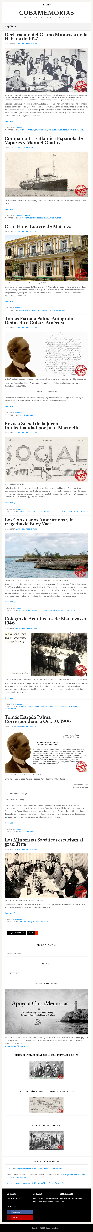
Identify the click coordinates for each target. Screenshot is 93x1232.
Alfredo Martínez (24, 610)
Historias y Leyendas (67, 1198)
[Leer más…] (10, 121)
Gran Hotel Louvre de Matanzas (39, 226)
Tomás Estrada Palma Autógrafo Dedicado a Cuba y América (39, 320)
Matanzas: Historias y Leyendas (43, 610)
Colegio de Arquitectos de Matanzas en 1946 (46, 621)
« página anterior (14, 933)
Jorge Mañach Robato (39, 922)
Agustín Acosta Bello (26, 130)
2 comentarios (27, 148)
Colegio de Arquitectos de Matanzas (32, 706)
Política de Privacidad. (14, 1198)
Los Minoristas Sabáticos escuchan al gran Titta (44, 842)
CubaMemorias (46, 12)
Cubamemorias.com (53, 1228)
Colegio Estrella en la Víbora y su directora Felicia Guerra (39, 1168)
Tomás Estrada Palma (26, 415)
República (18, 128)
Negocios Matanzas (40, 1201)
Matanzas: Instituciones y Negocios (31, 310)
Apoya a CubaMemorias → (16, 1046)
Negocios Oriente (53, 1201)
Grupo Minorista (41, 130)
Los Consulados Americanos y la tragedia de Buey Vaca (39, 522)
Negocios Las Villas (52, 1198)
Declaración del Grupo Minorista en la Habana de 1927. (46, 36)
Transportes (27, 216)
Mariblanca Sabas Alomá (75, 130)
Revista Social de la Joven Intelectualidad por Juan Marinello (42, 425)
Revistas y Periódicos (80, 511)
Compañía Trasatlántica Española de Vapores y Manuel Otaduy (44, 140)
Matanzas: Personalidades (55, 310)
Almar (9, 1168)
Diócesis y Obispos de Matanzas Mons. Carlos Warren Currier (41, 1183)
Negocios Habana (39, 1198)
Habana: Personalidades (57, 130)
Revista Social (67, 511)
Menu (48, 5)
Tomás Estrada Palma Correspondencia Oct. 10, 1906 (38, 719)
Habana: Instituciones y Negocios (30, 218)
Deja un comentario (29, 44)
